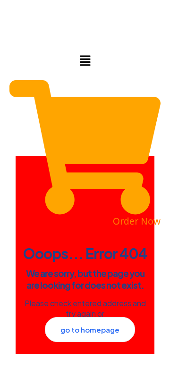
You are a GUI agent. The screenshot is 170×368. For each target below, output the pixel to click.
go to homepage (89, 329)
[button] (85, 61)
